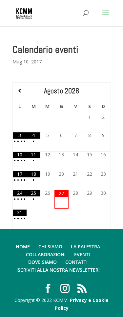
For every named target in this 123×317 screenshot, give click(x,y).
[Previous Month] (19, 91)
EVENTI (82, 254)
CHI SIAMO (50, 246)
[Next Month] (103, 91)
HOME (23, 246)
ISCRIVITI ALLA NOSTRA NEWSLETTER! (58, 270)
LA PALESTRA (85, 246)
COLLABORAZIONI (46, 254)
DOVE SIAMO (42, 262)
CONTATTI (76, 262)
